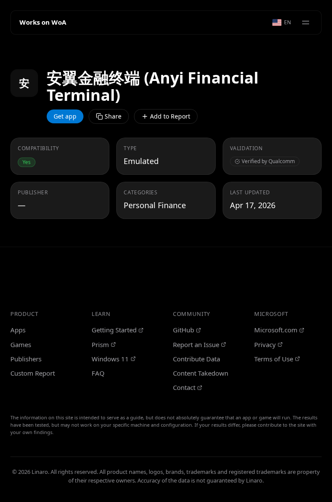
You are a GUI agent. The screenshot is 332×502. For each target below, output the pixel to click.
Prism (100, 344)
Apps (18, 329)
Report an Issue (196, 344)
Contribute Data (196, 358)
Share (113, 116)
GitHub (183, 329)
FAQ (98, 373)
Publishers (26, 358)
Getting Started (114, 329)
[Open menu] (306, 22)
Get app (65, 116)
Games (20, 344)
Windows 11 (110, 358)
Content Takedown (200, 373)
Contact (184, 387)
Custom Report (32, 373)
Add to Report (170, 116)
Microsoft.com (275, 329)
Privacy (265, 344)
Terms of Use (273, 358)
